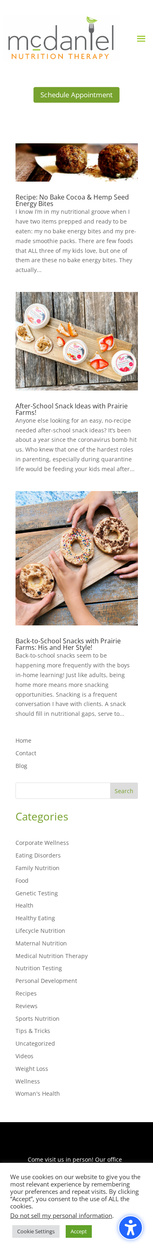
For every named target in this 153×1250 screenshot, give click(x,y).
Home (23, 740)
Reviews (27, 1006)
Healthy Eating (35, 918)
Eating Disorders (38, 855)
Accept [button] (79, 1231)
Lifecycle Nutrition (40, 930)
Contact (26, 753)
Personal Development (46, 981)
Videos (24, 1056)
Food (22, 880)
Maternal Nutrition (41, 943)
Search (124, 791)
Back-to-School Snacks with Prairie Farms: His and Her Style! (68, 644)
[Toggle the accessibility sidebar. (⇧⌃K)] (130, 1227)
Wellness (28, 1081)
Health (24, 905)
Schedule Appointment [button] (76, 95)
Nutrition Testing (39, 968)
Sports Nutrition (38, 1018)
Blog (21, 766)
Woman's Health (38, 1093)
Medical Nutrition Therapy (52, 956)
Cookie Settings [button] (36, 1231)
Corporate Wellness (42, 842)
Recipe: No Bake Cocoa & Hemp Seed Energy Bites (72, 200)
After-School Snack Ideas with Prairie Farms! (72, 409)
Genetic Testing (37, 893)
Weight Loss (32, 1068)
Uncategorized (35, 1043)
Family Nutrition (38, 868)
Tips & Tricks (33, 1031)
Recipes (26, 993)
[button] (141, 38)
